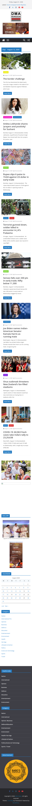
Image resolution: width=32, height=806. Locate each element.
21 (20, 594)
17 (3, 594)
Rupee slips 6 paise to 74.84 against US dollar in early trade (16, 177)
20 (16, 594)
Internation (7, 321)
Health (5, 425)
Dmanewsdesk (18, 75)
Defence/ (4, 724)
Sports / (3, 746)
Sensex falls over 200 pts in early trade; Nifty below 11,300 (15, 280)
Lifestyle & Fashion (7, 645)
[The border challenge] (16, 61)
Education (4, 630)
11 (7, 591)
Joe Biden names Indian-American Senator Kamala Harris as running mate (15, 332)
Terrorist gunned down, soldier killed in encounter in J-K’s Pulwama (15, 228)
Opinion (6, 72)
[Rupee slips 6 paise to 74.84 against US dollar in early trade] (16, 157)
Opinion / (4, 721)
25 (7, 598)
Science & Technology (7, 651)
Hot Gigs (3, 642)
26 (11, 598)
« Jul (2, 606)
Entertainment (7, 117)
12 (11, 591)
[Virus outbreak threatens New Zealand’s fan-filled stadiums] (16, 364)
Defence (6, 218)
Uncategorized (17, 117)
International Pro (6, 619)
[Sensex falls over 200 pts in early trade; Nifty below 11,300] (16, 260)
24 (3, 598)
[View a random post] (28, 40)
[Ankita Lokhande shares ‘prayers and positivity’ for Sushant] (16, 106)
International (5, 680)
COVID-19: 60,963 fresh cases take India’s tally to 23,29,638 (15, 435)
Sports (5, 375)
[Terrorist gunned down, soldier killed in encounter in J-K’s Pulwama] (16, 207)
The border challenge (14, 78)
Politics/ (3, 743)
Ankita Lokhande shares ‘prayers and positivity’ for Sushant (15, 126)
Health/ (3, 735)
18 (7, 594)
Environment (5, 636)
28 (20, 598)
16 (28, 591)
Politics (3, 648)
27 (16, 598)
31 (3, 601)
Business (6, 167)
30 (28, 598)
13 (16, 591)
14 (20, 591)
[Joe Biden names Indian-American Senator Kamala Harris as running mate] (16, 311)
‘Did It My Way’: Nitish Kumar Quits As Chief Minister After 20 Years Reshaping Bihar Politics (18, 5)
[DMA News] (3, 40)
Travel (3, 656)
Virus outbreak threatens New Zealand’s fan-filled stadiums (16, 384)
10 (3, 591)
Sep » (6, 606)
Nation (12, 218)
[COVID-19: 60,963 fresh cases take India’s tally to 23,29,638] (16, 415)
